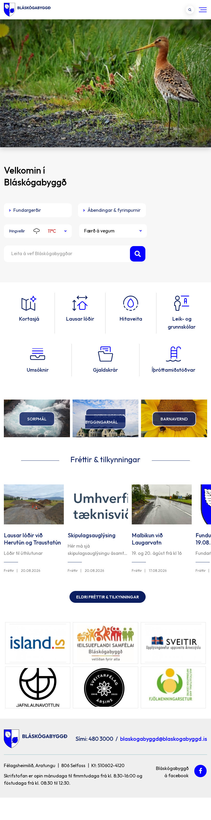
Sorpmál (37, 418)
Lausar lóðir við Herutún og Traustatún (32, 539)
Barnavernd (174, 418)
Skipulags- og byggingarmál (105, 418)
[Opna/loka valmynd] (203, 9)
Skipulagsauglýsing (92, 535)
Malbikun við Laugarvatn (147, 539)
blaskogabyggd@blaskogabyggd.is (163, 738)
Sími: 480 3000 (94, 738)
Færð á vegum (99, 231)
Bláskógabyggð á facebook (172, 771)
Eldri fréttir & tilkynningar (107, 596)
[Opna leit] (190, 10)
